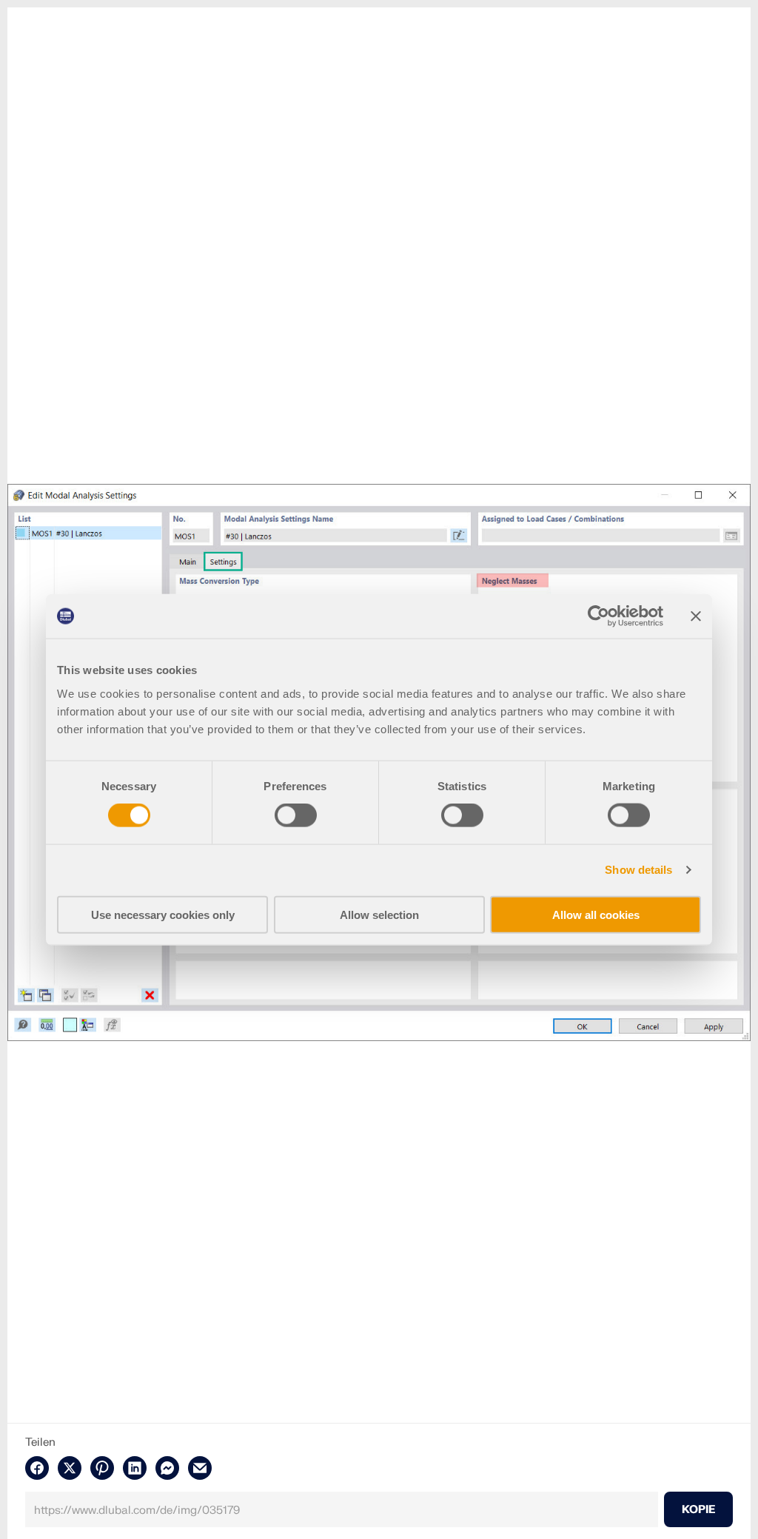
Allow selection (379, 914)
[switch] (296, 815)
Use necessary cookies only (163, 914)
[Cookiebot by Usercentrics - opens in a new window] (598, 616)
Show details (638, 869)
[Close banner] (696, 616)
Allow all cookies (596, 914)
